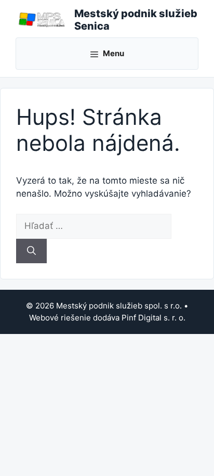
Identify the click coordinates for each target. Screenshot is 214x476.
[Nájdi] (31, 251)
